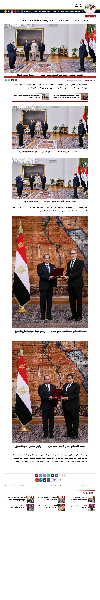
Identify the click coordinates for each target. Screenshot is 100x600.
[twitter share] (12, 80)
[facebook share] (16, 80)
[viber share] (6, 80)
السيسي (89, 485)
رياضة (67, 11)
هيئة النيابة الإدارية (44, 485)
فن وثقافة (61, 11)
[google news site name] (54, 480)
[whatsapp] (36, 475)
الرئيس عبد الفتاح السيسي (78, 485)
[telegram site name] (40, 480)
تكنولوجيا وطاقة (46, 11)
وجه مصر (7, 485)
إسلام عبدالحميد (89, 80)
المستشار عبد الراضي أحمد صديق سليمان (60, 485)
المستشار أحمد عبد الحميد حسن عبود (29, 485)
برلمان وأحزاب (37, 11)
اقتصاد (54, 11)
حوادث (72, 11)
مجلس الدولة (15, 485)
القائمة (28, 11)
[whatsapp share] (9, 80)
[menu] (25, 11)
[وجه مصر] (90, 13)
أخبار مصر (77, 11)
